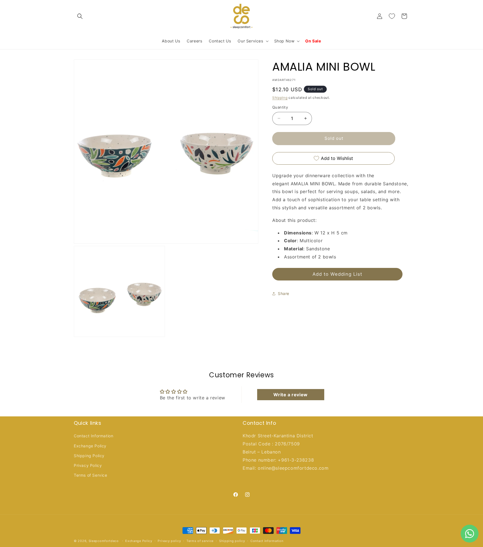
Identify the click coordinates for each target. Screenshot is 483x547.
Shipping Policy (89, 455)
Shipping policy (232, 541)
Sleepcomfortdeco (104, 541)
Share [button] (283, 293)
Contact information (266, 541)
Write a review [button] (290, 394)
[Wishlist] (392, 16)
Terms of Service (90, 475)
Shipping (280, 97)
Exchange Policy (90, 445)
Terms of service (200, 541)
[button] (80, 16)
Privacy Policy (88, 465)
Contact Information (93, 436)
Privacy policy (169, 541)
